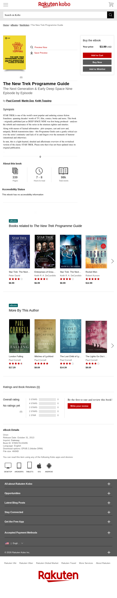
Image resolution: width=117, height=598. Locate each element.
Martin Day (28, 100)
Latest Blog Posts (15, 502)
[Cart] (111, 4)
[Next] (112, 261)
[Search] (110, 14)
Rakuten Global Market (47, 563)
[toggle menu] (5, 4)
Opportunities (12, 493)
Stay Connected (14, 512)
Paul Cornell (13, 100)
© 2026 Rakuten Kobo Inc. (17, 552)
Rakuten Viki (10, 563)
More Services (86, 563)
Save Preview (40, 53)
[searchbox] (58, 14)
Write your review (79, 406)
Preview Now (41, 47)
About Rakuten (103, 563)
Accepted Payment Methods (21, 532)
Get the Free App (14, 521)
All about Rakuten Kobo (18, 484)
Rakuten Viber (26, 563)
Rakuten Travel (68, 563)
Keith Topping (43, 100)
